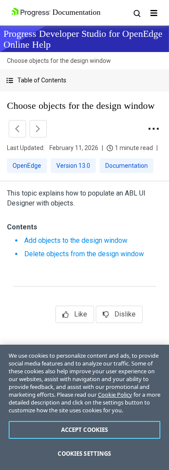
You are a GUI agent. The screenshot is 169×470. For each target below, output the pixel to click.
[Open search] (136, 13)
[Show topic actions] (153, 128)
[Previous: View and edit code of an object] (17, 129)
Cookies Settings (84, 453)
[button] (84, 80)
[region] (84, 407)
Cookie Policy (115, 394)
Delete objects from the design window (84, 254)
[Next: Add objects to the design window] (38, 129)
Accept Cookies (84, 430)
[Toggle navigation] (153, 13)
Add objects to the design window (75, 240)
